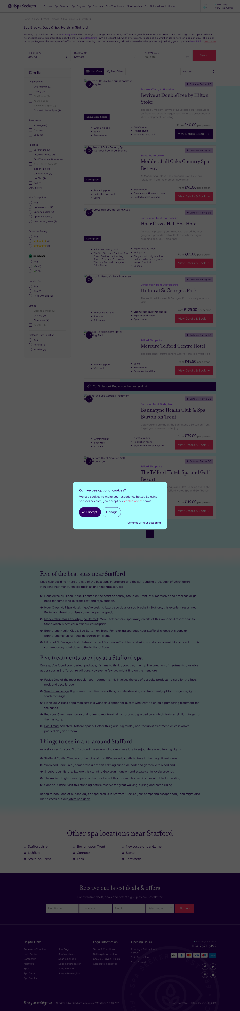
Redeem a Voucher (35, 949)
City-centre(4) (41, 320)
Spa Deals (29, 973)
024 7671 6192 (204, 945)
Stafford (86, 18)
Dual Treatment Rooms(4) (48, 159)
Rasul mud (51, 726)
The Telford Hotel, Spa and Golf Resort (175, 476)
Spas (37, 18)
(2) (43, 207)
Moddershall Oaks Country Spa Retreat (175, 165)
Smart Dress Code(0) (45, 164)
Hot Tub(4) (40, 178)
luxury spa (111, 607)
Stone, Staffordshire (152, 155)
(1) (43, 216)
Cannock (83, 853)
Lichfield (34, 853)
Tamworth (133, 859)
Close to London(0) (44, 310)
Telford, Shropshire (151, 340)
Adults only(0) (41, 100)
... (209, 41)
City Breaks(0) (42, 96)
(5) (38, 134)
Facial (48, 679)
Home (27, 18)
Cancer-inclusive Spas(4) (47, 110)
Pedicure (50, 714)
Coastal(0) (40, 325)
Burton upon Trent (91, 846)
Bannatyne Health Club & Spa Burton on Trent (173, 413)
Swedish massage (56, 691)
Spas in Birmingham (69, 973)
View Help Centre (224, 7)
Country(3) (40, 315)
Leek (80, 859)
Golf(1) (37, 183)
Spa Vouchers (66, 954)
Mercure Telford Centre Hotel (173, 346)
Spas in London (67, 958)
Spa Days (63, 949)
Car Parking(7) (42, 149)
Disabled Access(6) (44, 154)
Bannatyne (52, 636)
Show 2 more (35, 187)
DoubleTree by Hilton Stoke (63, 596)
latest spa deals (79, 799)
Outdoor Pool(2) (43, 173)
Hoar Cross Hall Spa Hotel (169, 223)
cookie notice (133, 501)
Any (36, 202)
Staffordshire (70, 18)
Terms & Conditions (104, 949)
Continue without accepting (144, 522)
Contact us (30, 958)
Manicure (50, 703)
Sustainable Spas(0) (45, 105)
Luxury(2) (39, 91)
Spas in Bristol (66, 968)
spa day (151, 642)
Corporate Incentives (105, 963)
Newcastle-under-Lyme (143, 846)
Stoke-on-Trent (39, 859)
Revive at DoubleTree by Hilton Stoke (174, 98)
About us (29, 963)
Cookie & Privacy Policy (106, 958)
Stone (130, 853)
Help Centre (31, 954)
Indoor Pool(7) (42, 168)
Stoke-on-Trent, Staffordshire (158, 89)
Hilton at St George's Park (169, 290)
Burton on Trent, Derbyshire (157, 404)
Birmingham (68, 34)
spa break (183, 642)
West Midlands (51, 18)
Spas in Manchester (69, 963)
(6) (40, 125)
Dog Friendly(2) (42, 86)
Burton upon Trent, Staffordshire (159, 218)
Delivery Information (105, 954)
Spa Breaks (30, 978)
